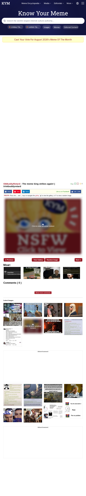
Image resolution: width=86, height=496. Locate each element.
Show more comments (43, 293)
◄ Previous (9, 260)
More (69, 3)
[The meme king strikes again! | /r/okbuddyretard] (43, 226)
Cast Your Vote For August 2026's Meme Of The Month (43, 39)
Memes (57, 27)
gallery (37, 195)
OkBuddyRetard (11, 184)
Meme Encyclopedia (30, 3)
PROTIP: (7, 195)
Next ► (78, 260)
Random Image (52, 260)
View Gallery (38, 260)
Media (46, 3)
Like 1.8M (76, 191)
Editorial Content (71, 27)
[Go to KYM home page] (6, 4)
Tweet (26, 191)
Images (47, 27)
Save (18, 191)
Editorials (58, 3)
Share (9, 191)
